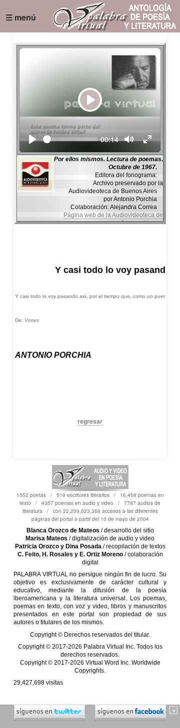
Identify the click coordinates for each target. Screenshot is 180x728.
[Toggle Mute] (129, 139)
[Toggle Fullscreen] (148, 139)
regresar (90, 421)
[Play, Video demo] (32, 139)
